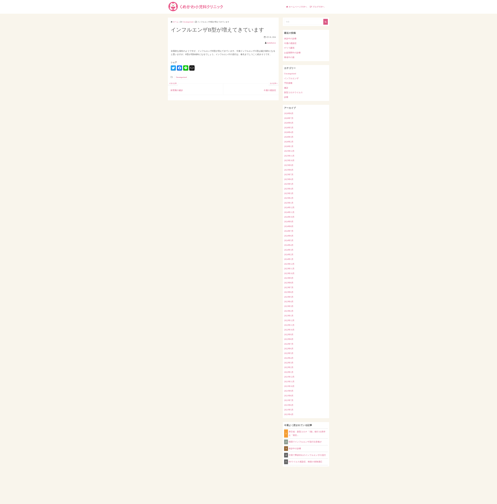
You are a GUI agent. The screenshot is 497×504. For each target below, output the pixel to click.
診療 (286, 97)
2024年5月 (288, 240)
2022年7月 (288, 344)
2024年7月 (288, 231)
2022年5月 (288, 353)
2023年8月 (288, 283)
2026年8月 (288, 113)
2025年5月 (288, 184)
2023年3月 (288, 306)
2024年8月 (288, 226)
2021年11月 (289, 381)
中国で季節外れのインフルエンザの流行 (307, 455)
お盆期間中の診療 (292, 53)
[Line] (185, 68)
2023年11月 (289, 269)
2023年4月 (288, 301)
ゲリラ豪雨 (289, 48)
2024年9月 (288, 221)
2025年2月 (288, 198)
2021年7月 (288, 400)
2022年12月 (289, 320)
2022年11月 (289, 325)
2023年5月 (288, 297)
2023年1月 (288, 316)
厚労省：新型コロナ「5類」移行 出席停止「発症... (307, 433)
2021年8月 (288, 396)
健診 (286, 88)
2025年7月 (288, 174)
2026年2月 (288, 142)
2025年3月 (288, 193)
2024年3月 (288, 250)
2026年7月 (288, 118)
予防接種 (288, 83)
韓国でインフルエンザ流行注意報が (305, 442)
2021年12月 (289, 377)
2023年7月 (288, 287)
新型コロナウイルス (293, 92)
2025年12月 (289, 151)
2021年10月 (289, 386)
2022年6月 (288, 349)
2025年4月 (288, 189)
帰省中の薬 (289, 57)
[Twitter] (173, 68)
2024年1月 (288, 259)
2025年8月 (288, 170)
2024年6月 (288, 236)
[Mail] (192, 68)
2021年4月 (288, 414)
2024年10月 (289, 217)
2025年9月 (288, 165)
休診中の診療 (290, 38)
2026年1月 (288, 146)
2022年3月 (288, 363)
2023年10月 (289, 273)
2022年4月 (288, 358)
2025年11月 (289, 156)
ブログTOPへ (318, 7)
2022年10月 (289, 330)
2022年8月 (288, 339)
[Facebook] (179, 68)
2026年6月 (288, 123)
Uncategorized (181, 77)
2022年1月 (288, 372)
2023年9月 (288, 278)
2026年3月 (288, 137)
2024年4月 (288, 245)
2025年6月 (288, 179)
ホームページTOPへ (298, 7)
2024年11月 (289, 212)
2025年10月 (289, 160)
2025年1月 (288, 203)
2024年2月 (288, 254)
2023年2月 (288, 311)
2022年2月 (288, 367)
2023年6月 (288, 292)
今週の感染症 (290, 43)
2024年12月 (289, 207)
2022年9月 (288, 334)
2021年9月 (288, 391)
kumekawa (271, 43)
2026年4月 (288, 132)
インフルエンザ (291, 78)
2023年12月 (289, 264)
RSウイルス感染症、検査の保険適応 (305, 462)
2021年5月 (288, 410)
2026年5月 (288, 128)
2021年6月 (288, 405)
